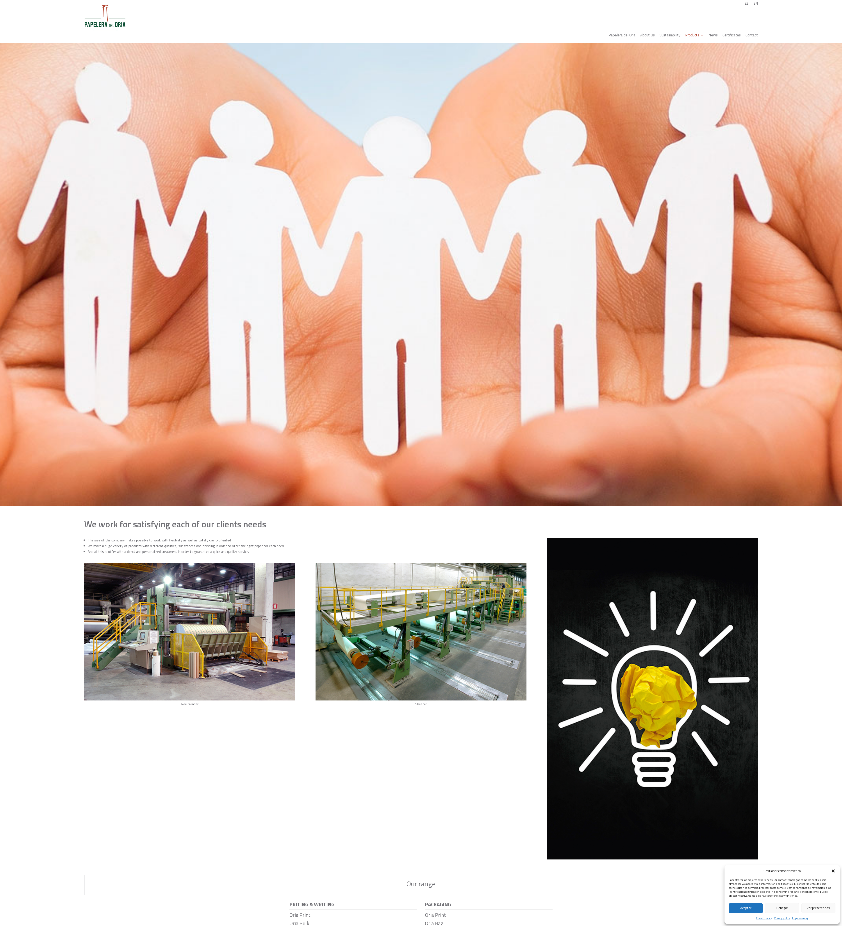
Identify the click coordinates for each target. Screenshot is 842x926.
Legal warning (800, 918)
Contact (752, 36)
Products (692, 36)
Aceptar (745, 907)
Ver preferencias (818, 907)
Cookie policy (764, 918)
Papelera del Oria (621, 36)
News (713, 36)
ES (747, 4)
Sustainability (670, 36)
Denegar (782, 907)
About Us (647, 36)
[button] (833, 871)
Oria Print (299, 915)
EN (755, 4)
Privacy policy (782, 918)
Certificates (731, 36)
